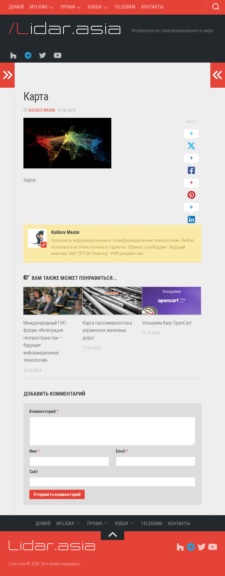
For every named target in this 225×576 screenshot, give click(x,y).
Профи (67, 7)
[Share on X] (191, 140)
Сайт (33, 471)
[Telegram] (28, 55)
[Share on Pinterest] (191, 189)
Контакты (152, 7)
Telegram (124, 7)
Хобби (94, 7)
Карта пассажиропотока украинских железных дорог (107, 330)
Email (122, 451)
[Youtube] (57, 55)
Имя (34, 451)
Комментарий (43, 411)
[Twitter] (42, 55)
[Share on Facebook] (191, 164)
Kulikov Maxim (42, 110)
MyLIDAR (38, 7)
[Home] (13, 55)
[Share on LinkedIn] (191, 214)
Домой (16, 7)
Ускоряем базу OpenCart (166, 323)
